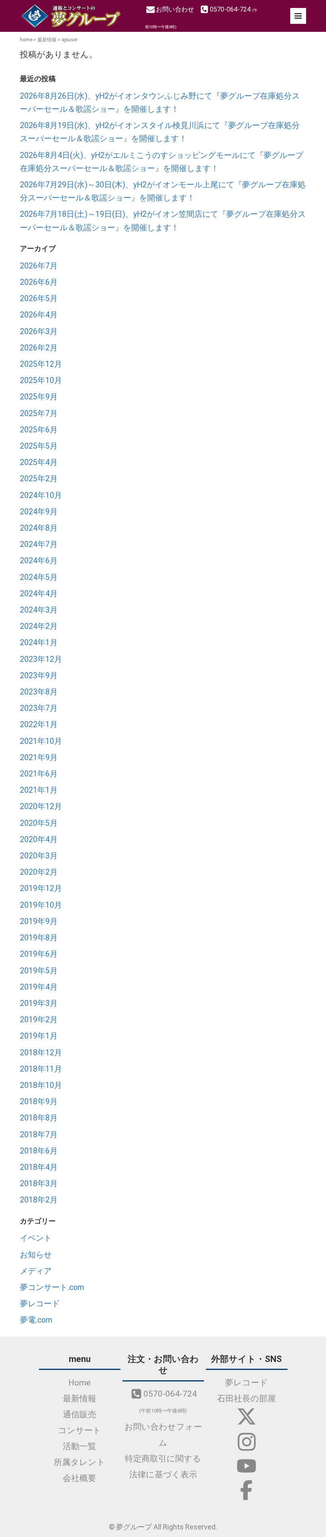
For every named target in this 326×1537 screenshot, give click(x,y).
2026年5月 (39, 298)
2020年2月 (39, 872)
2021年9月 (39, 757)
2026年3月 (39, 331)
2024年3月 (39, 610)
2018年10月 (41, 1085)
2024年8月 (39, 528)
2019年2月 (39, 1019)
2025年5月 (39, 446)
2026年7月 (39, 265)
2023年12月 (41, 659)
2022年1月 (39, 724)
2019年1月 (39, 1036)
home (26, 40)
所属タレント (79, 1462)
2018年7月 (39, 1134)
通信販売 (79, 1414)
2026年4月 (39, 314)
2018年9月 (39, 1101)
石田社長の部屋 (246, 1398)
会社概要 (79, 1478)
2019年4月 (39, 987)
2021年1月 (39, 790)
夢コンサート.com (52, 1287)
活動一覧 (79, 1446)
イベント (36, 1238)
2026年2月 (39, 347)
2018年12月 (41, 1052)
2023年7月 (39, 708)
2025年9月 (39, 396)
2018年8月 (39, 1118)
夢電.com (36, 1320)
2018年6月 (39, 1151)
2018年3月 (39, 1183)
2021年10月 (41, 741)
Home (79, 1382)
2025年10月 (41, 380)
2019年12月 (41, 888)
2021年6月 (39, 773)
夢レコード (40, 1303)
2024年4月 (39, 593)
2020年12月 (41, 806)
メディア (36, 1271)
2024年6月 (39, 560)
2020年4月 (39, 839)
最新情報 (46, 40)
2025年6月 (39, 429)
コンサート (79, 1430)
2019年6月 (39, 954)
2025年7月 (39, 413)
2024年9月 (39, 511)
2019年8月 (39, 937)
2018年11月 (41, 1069)
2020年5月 (39, 823)
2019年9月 (39, 921)
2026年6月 (39, 282)
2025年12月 (41, 364)
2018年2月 (39, 1199)
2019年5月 (39, 970)
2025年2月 (39, 478)
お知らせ (36, 1254)
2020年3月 (39, 855)
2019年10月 (41, 905)
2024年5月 (39, 577)
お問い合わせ (176, 9)
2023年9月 (39, 675)
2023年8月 (39, 692)
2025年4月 (39, 462)
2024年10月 (41, 495)
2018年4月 (39, 1167)
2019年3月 (39, 1003)
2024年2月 (39, 626)
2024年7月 (39, 544)
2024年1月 (39, 642)
